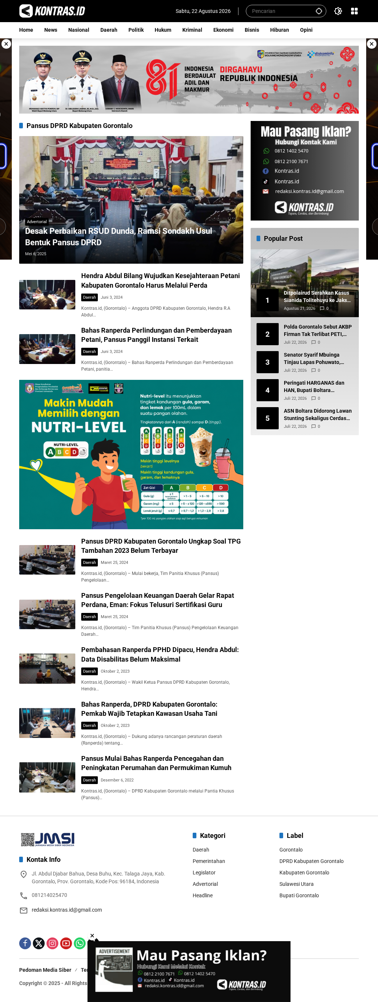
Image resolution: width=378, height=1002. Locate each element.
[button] (319, 11)
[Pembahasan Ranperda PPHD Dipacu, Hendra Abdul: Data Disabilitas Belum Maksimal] (47, 668)
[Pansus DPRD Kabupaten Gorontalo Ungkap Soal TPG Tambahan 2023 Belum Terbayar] (47, 560)
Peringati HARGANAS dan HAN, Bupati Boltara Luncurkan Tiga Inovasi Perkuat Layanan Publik (314, 387)
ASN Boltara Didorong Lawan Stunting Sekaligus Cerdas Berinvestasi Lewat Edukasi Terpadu (318, 415)
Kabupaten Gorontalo (304, 873)
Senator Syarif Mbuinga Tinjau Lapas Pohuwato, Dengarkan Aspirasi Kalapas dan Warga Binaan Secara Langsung (317, 359)
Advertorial (37, 221)
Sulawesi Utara (296, 884)
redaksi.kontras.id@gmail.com (67, 910)
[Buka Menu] (354, 11)
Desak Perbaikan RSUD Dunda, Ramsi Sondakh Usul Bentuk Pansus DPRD (118, 236)
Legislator (204, 873)
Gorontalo (291, 850)
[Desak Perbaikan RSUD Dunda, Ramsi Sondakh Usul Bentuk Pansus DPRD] (131, 200)
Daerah (89, 297)
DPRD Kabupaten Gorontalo (311, 861)
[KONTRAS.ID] (52, 11)
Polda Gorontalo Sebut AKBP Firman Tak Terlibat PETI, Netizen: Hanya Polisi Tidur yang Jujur (318, 331)
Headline (203, 895)
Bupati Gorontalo (299, 895)
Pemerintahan (209, 861)
